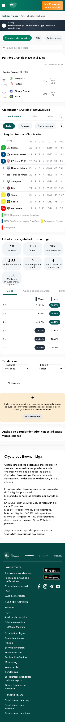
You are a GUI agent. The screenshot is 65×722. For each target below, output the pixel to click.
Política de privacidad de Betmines (17, 579)
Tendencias (11, 671)
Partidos (6, 16)
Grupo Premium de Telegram (15, 686)
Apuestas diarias (14, 638)
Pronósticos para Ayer (17, 713)
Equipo (44, 364)
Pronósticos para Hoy (17, 700)
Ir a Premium (32, 416)
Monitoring (11, 662)
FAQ (7, 591)
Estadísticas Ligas (15, 633)
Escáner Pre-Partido (16, 657)
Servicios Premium (15, 647)
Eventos (10, 364)
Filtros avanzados (15, 622)
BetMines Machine (15, 626)
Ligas (15, 16)
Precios (9, 642)
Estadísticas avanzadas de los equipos (18, 678)
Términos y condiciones (18, 573)
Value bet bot (12, 667)
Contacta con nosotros (18, 586)
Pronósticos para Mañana (14, 707)
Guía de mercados (15, 595)
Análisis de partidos (16, 617)
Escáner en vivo (13, 652)
